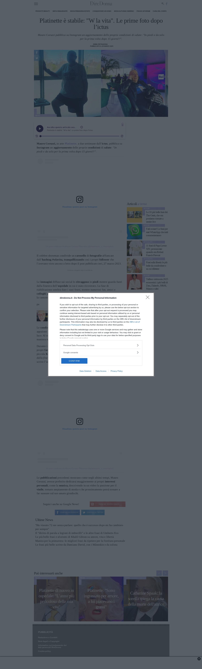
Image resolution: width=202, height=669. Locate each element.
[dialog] (101, 334)
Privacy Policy (117, 371)
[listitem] (101, 345)
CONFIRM (74, 361)
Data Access (101, 371)
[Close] (148, 298)
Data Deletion (85, 371)
